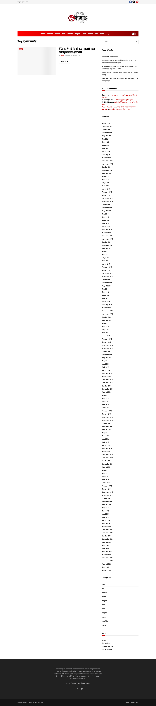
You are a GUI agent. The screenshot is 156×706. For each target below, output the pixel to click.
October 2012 (106, 423)
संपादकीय (70, 34)
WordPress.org (107, 649)
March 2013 (106, 408)
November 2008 (107, 561)
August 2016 (106, 286)
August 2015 (106, 320)
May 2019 (105, 183)
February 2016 (107, 304)
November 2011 (107, 458)
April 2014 (105, 367)
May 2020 (105, 145)
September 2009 (107, 539)
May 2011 (105, 476)
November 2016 (107, 276)
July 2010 (105, 508)
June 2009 (105, 545)
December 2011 (107, 455)
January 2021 (106, 123)
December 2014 (107, 345)
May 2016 (105, 295)
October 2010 (106, 498)
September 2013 (107, 389)
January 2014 (106, 376)
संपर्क (27, 2)
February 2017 (107, 267)
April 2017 (105, 261)
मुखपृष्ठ (19, 2)
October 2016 (106, 280)
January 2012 (106, 451)
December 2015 (107, 311)
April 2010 (105, 517)
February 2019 (107, 192)
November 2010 (107, 495)
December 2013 (107, 380)
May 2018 (105, 220)
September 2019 (107, 170)
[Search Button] (108, 33)
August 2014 (106, 358)
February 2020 (107, 155)
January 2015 (106, 342)
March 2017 (106, 264)
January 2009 (106, 555)
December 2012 (107, 417)
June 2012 (105, 436)
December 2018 (107, 198)
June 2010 (105, 511)
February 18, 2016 (71, 55)
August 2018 (106, 211)
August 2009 (106, 542)
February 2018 (107, 229)
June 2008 (105, 567)
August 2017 (106, 248)
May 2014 (105, 364)
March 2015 (106, 336)
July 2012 (105, 433)
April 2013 (105, 405)
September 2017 (107, 245)
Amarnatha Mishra (108, 107)
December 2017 (107, 236)
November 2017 (107, 239)
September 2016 (107, 283)
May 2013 (105, 401)
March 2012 (106, 445)
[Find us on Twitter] (133, 2)
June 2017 (105, 255)
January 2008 (106, 570)
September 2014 (107, 355)
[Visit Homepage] (78, 17)
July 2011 (105, 470)
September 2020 (107, 133)
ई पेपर (103, 584)
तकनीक (102, 34)
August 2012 (106, 429)
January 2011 (106, 489)
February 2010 (107, 523)
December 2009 (107, 530)
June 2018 (105, 217)
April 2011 (105, 480)
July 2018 (105, 214)
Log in (104, 640)
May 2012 (105, 439)
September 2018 (107, 208)
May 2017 (105, 258)
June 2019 (105, 179)
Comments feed (107, 646)
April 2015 (105, 333)
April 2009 (105, 548)
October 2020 (106, 129)
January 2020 (106, 158)
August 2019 (106, 173)
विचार (63, 34)
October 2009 (106, 536)
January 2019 (106, 195)
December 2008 (107, 558)
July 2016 (105, 289)
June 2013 (105, 398)
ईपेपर (23, 2)
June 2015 (105, 326)
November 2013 (107, 383)
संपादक (62, 55)
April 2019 (105, 186)
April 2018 (105, 223)
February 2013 (107, 411)
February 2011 (107, 486)
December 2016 (107, 273)
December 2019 (107, 161)
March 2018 (106, 226)
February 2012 (107, 448)
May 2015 (105, 329)
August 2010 (106, 505)
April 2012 (105, 442)
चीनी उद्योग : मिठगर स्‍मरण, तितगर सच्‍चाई (119, 109)
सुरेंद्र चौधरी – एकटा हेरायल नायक (126, 107)
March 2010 (106, 520)
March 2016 (106, 301)
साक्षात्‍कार (90, 34)
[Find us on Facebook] (130, 2)
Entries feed (106, 643)
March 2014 (106, 370)
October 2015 (106, 317)
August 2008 (106, 564)
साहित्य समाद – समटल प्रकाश (110, 57)
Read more (65, 61)
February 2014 (107, 373)
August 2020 (106, 136)
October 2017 (106, 242)
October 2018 (106, 204)
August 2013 (106, 392)
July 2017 (105, 251)
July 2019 (105, 176)
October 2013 (106, 386)
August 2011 (106, 467)
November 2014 (107, 348)
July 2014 (105, 361)
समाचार (43, 34)
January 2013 (106, 414)
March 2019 (106, 189)
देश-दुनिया (77, 34)
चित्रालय (57, 34)
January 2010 (106, 526)
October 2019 (106, 167)
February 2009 (107, 551)
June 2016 (105, 292)
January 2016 (106, 308)
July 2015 (105, 323)
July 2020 (105, 139)
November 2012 (107, 420)
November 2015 (107, 314)
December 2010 (107, 492)
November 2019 (107, 164)
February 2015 (107, 339)
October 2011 (106, 461)
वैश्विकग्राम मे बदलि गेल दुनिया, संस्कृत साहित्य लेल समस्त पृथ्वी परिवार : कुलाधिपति (77, 50)
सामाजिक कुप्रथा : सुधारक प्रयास (124, 100)
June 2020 (105, 142)
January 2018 (106, 233)
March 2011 (106, 483)
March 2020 (106, 151)
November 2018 (107, 201)
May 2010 (105, 514)
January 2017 (106, 270)
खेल (96, 34)
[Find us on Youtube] (137, 2)
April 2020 (105, 148)
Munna (104, 109)
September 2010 (107, 501)
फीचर (84, 34)
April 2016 (105, 298)
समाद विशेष (50, 34)
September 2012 (107, 426)
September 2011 (107, 464)
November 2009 (107, 533)
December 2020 (107, 126)
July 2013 (105, 395)
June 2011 (105, 473)
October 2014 (106, 351)
